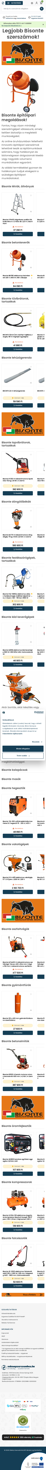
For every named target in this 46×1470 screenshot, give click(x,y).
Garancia (5, 1339)
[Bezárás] (43, 24)
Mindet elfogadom (23, 749)
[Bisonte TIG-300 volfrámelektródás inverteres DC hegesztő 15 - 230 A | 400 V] (18, 806)
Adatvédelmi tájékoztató (10, 1342)
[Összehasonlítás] (31, 211)
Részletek (35, 742)
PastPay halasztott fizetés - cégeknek (15, 1353)
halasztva (9, 18)
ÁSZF (3, 1336)
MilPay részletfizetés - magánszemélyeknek (17, 1356)
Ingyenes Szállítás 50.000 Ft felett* (13, 1317)
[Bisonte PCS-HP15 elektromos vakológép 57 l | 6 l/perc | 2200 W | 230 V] (18, 862)
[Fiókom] (36, 3)
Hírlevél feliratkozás (8, 1313)
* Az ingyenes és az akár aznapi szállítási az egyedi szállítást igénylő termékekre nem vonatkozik (23, 1349)
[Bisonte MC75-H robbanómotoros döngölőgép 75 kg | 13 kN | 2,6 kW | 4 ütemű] (18, 519)
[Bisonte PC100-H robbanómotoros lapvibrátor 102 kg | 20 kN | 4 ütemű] (18, 463)
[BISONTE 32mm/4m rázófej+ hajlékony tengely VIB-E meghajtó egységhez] (18, 319)
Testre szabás (22, 755)
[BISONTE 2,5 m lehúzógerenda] (18, 375)
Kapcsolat (5, 1333)
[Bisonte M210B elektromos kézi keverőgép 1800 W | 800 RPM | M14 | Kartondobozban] (18, 634)
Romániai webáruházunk (10, 1360)
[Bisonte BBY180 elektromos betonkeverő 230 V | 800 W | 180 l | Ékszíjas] (18, 260)
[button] (18, 234)
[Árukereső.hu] (23, 1420)
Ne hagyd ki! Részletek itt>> (12, 26)
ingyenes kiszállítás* (38, 18)
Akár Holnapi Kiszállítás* (10, 1345)
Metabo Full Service (8, 1323)
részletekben (21, 18)
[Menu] (32, 3)
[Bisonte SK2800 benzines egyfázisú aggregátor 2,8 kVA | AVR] (18, 1143)
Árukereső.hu (23, 1430)
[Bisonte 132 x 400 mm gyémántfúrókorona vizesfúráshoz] (18, 1003)
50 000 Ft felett (36, 16)
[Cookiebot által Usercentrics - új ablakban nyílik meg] (34, 712)
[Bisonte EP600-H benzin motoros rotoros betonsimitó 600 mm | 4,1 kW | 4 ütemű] (18, 1059)
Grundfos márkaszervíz (10, 1320)
